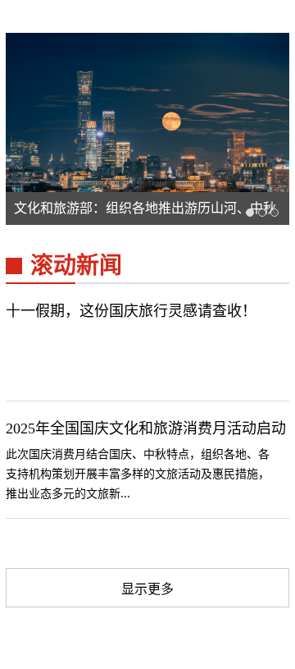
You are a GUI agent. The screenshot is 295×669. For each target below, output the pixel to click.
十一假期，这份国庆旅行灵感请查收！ (131, 311)
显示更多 (147, 589)
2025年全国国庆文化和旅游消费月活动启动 (146, 428)
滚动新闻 (76, 265)
